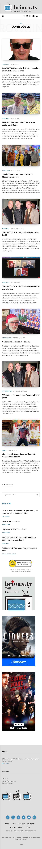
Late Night (6, 516)
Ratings (20, 827)
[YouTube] (29, 817)
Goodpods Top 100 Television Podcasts (21, 569)
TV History (6, 170)
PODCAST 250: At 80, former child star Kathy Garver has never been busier (19, 539)
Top (21, 845)
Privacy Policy (30, 831)
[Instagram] (18, 817)
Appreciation (7, 338)
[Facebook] (7, 817)
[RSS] (23, 817)
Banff (4, 450)
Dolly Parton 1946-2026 (11, 521)
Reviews (13, 827)
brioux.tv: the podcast (14, 831)
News (13, 824)
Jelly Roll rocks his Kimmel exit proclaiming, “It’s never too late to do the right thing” (20, 512)
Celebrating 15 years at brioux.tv (16, 342)
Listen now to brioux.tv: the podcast (21, 571)
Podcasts (5, 64)
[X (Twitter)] (13, 817)
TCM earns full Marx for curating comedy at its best (19, 549)
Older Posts (8, 484)
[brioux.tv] (21, 7)
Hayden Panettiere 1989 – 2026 (14, 529)
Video (28, 827)
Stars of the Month (9, 554)
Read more (5, 763)
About (7, 824)
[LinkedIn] (34, 817)
